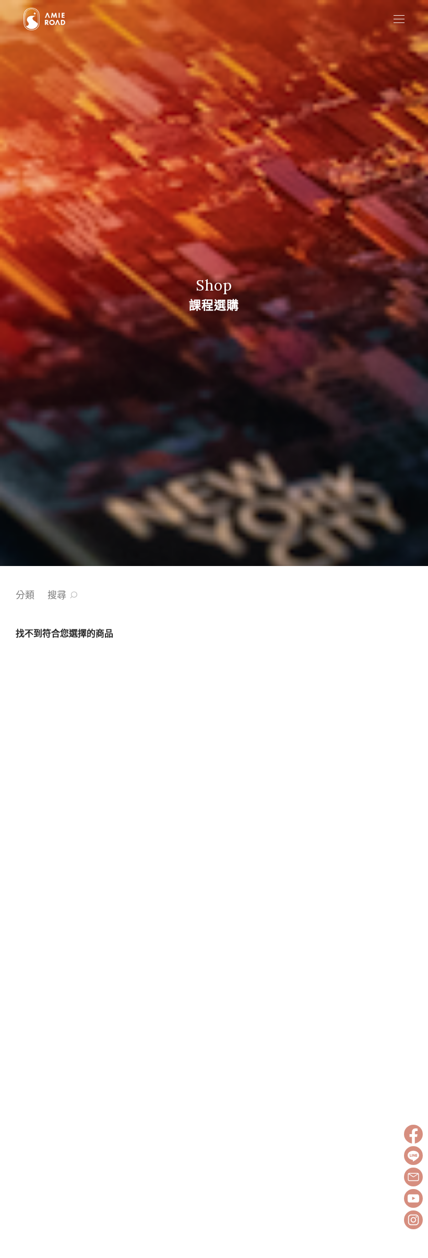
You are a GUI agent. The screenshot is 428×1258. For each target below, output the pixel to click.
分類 (25, 594)
